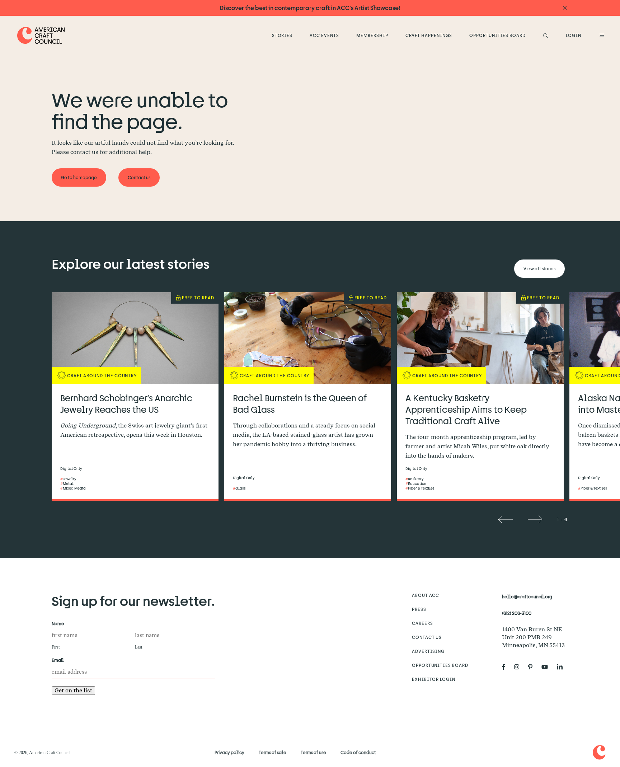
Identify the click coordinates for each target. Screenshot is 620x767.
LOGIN (573, 35)
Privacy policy (229, 752)
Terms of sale (272, 752)
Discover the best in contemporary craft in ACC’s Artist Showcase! (310, 7)
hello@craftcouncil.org (527, 596)
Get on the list (73, 690)
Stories (282, 35)
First (56, 647)
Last (138, 647)
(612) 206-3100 (516, 613)
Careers (422, 623)
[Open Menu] (600, 35)
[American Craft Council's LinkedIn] (562, 667)
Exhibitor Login (433, 679)
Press (419, 609)
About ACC (426, 595)
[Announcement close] (564, 8)
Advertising (428, 651)
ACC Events (324, 35)
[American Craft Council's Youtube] (547, 667)
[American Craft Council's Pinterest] (533, 667)
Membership (372, 35)
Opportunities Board (497, 35)
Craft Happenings (428, 35)
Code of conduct (358, 752)
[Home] (41, 35)
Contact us (427, 637)
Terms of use (313, 752)
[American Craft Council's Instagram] (519, 667)
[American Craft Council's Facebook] (506, 667)
